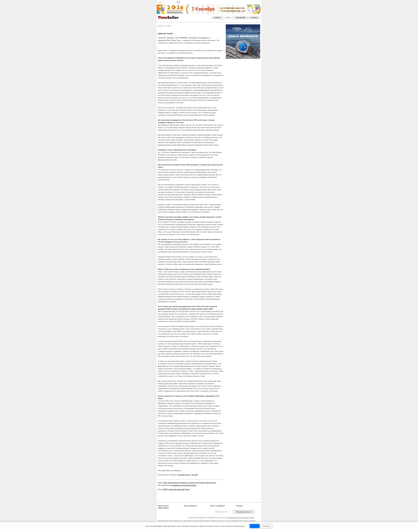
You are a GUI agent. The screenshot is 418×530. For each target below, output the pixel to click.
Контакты (254, 17)
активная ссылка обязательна (184, 485)
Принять (255, 526)
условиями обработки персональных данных (240, 517)
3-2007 (165, 489)
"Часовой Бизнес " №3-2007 (187, 475)
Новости (217, 17)
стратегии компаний (176, 489)
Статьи (228, 17)
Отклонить (266, 526)
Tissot (187, 489)
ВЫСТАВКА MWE (240, 17)
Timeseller (161, 25)
